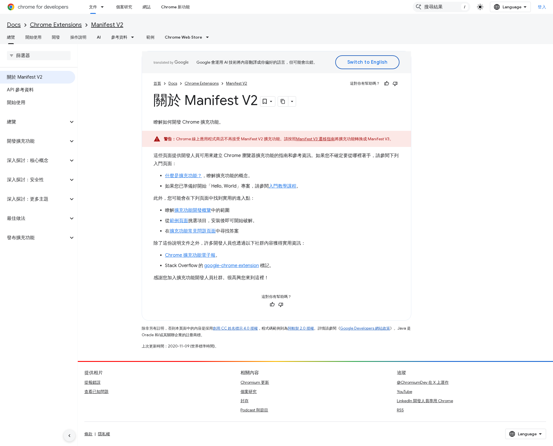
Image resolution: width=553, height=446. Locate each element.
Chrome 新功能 (175, 7)
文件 (93, 7)
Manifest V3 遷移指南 (315, 138)
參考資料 (119, 37)
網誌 (147, 7)
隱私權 (104, 434)
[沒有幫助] (395, 83)
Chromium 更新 (254, 382)
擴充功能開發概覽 (192, 210)
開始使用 (33, 37)
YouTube (404, 391)
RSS (400, 410)
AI (99, 37)
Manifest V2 (107, 25)
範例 (150, 37)
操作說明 (78, 37)
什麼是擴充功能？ (183, 176)
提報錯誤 (92, 382)
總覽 (11, 37)
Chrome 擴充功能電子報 (190, 255)
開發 (56, 37)
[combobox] (441, 7)
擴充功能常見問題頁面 (193, 231)
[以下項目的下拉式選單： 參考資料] (134, 37)
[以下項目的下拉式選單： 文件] (104, 6)
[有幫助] (386, 83)
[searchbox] (39, 55)
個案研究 (124, 7)
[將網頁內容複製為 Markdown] (283, 101)
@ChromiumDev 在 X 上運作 (423, 382)
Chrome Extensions (56, 25)
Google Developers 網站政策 (365, 328)
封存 (244, 400)
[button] (34, 122)
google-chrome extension (231, 266)
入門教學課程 (282, 186)
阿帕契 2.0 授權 (301, 328)
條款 (88, 434)
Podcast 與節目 (254, 410)
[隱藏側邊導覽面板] (69, 435)
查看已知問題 (96, 391)
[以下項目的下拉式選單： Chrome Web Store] (209, 37)
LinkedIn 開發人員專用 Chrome (425, 400)
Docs (14, 25)
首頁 (157, 83)
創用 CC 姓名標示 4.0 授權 (235, 328)
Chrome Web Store (183, 37)
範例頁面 (179, 221)
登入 (542, 7)
